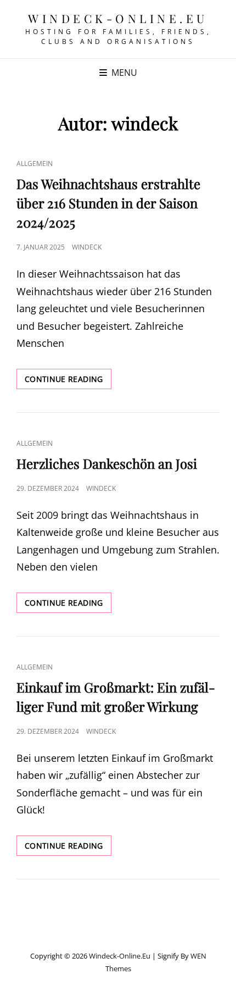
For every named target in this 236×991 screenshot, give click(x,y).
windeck (87, 247)
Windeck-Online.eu (118, 18)
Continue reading (68, 381)
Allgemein (34, 163)
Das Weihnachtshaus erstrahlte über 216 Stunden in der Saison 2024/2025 (108, 203)
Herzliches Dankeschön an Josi (106, 463)
